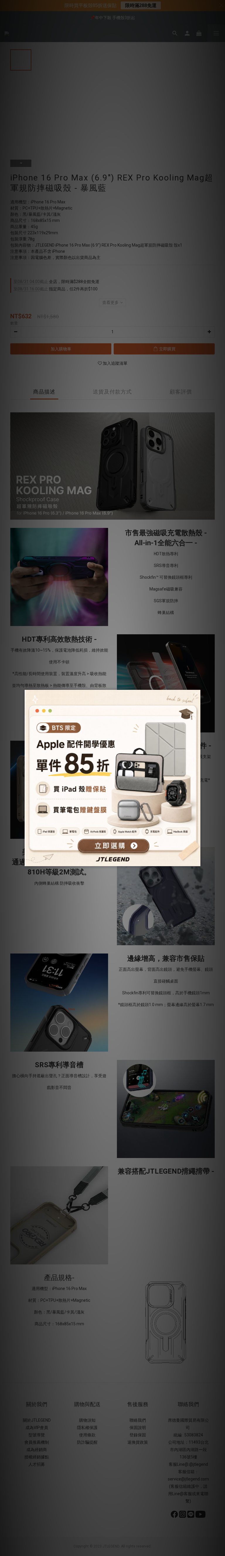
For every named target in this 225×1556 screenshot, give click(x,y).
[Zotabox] (196, 861)
